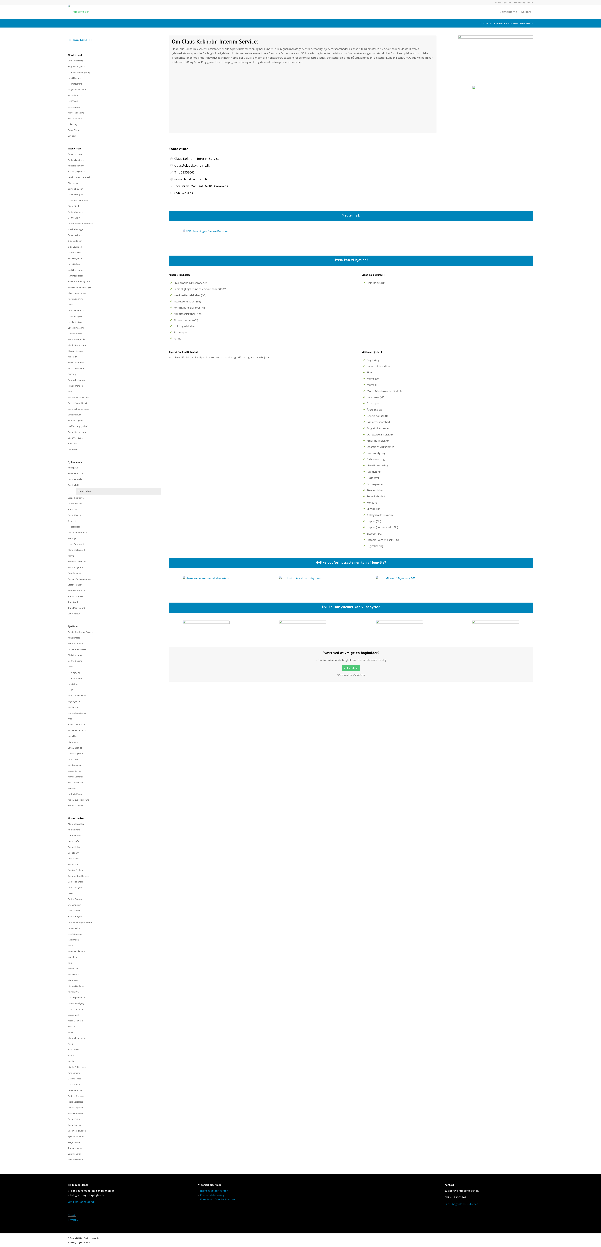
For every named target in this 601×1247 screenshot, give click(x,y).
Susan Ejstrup (74, 1119)
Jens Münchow (75, 934)
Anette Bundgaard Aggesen (81, 632)
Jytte (70, 718)
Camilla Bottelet (75, 479)
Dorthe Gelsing (75, 660)
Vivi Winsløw (74, 613)
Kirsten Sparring (75, 298)
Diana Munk (73, 206)
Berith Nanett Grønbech (79, 177)
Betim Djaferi (74, 841)
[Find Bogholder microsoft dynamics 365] (399, 585)
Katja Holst (73, 736)
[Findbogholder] (78, 12)
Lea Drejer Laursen (77, 997)
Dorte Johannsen (76, 212)
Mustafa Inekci (75, 118)
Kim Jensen (73, 742)
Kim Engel (72, 538)
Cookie (72, 1215)
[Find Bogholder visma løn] (302, 630)
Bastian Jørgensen (76, 171)
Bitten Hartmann (75, 643)
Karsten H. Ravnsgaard (79, 281)
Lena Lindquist (75, 747)
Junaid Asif (73, 968)
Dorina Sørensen (76, 899)
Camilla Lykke (74, 485)
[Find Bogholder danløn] (206, 630)
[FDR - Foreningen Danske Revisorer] (206, 238)
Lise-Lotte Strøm (75, 322)
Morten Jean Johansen (78, 1038)
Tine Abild (72, 443)
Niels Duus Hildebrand (78, 799)
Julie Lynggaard (75, 765)
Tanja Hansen (74, 1142)
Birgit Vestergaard (76, 66)
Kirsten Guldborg (76, 986)
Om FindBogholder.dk (523, 2)
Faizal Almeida (75, 515)
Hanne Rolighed (75, 916)
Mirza (70, 1032)
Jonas (70, 945)
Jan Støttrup (73, 707)
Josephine (72, 957)
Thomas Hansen (76, 596)
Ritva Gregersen (75, 1107)
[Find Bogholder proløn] (495, 630)
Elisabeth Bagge (75, 229)
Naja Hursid (73, 1049)
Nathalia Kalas (75, 794)
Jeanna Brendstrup (77, 712)
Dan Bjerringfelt (75, 194)
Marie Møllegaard (76, 549)
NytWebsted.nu (84, 1242)
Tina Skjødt (73, 602)
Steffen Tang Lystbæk (78, 426)
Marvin (71, 555)
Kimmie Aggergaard (77, 293)
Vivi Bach (72, 135)
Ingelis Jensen (74, 701)
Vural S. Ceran (74, 1153)
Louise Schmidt (75, 770)
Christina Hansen (76, 655)
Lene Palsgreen (75, 753)
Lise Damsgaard (75, 316)
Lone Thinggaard (76, 327)
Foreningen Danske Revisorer (218, 1199)
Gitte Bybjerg (74, 672)
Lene (70, 304)
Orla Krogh (73, 124)
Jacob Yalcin (73, 759)
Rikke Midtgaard (75, 1101)
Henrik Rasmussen (77, 695)
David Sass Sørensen (78, 200)
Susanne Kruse (75, 437)
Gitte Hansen (74, 910)
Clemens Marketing (212, 1195)
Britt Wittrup (73, 864)
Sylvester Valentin (76, 1136)
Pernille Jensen (75, 573)
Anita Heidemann (76, 165)
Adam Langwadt (75, 154)
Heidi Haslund (74, 78)
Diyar (70, 893)
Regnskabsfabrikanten (214, 1190)
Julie (70, 962)
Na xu (70, 1043)
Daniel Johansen (76, 881)
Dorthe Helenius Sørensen (80, 223)
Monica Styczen (75, 567)
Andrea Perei (74, 829)
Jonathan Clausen (76, 951)
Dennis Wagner (75, 887)
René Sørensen (75, 385)
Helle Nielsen (74, 264)
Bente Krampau (75, 473)
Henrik (71, 689)
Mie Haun (72, 356)
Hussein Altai (74, 928)
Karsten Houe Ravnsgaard (80, 287)
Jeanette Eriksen (75, 275)
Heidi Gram (73, 684)
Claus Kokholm (85, 491)
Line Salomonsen (76, 310)
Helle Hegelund (75, 258)
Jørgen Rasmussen (77, 89)
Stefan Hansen (75, 584)
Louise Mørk (74, 1014)
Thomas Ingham (75, 1148)
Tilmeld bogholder (503, 2)
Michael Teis (74, 1026)
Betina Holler (74, 847)
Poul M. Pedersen (76, 380)
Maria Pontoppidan (77, 339)
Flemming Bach (75, 235)
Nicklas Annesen (76, 368)
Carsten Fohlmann (76, 870)
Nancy (71, 1055)
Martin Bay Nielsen (77, 345)
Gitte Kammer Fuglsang (79, 72)
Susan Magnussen (77, 1130)
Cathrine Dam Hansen (78, 876)
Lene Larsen (74, 107)
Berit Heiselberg (75, 60)
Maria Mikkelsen (76, 782)
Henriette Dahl (75, 83)
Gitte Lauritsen (75, 246)
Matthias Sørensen (77, 561)
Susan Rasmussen (77, 432)
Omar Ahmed (74, 1084)
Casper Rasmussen (77, 649)
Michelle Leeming (76, 112)
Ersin (70, 666)
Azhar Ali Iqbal (74, 835)
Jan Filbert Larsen (76, 270)
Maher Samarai (75, 776)
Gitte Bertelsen (75, 240)
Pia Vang (72, 374)
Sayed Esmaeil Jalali (77, 403)
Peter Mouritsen (75, 1090)
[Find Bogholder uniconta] (302, 585)
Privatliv (73, 1220)
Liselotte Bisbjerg (76, 1003)
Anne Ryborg (74, 637)
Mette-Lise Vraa (75, 1020)
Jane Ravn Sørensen (77, 532)
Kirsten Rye (73, 991)
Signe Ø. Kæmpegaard (78, 408)
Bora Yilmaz (73, 858)
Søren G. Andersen (77, 590)
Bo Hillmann (73, 852)
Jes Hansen (73, 939)
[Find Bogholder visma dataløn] (399, 630)
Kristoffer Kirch (75, 95)
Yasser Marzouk (75, 1159)
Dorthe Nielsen (75, 503)
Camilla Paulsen (75, 188)
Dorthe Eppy (74, 217)
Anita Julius (73, 467)
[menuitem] (503, 2)
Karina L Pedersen (76, 724)
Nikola (71, 1061)
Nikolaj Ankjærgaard (77, 1067)
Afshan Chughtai (76, 823)
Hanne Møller (74, 252)
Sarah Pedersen (76, 1113)
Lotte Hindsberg (75, 1009)
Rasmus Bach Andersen (79, 579)
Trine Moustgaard (76, 607)
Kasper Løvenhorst (77, 730)
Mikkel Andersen (76, 362)
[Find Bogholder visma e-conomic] (206, 585)
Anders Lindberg (76, 159)
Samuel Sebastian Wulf (79, 397)
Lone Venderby (75, 333)
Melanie (72, 788)
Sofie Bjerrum (74, 414)
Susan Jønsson (75, 1125)
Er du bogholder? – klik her (461, 1204)
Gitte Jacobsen (75, 678)
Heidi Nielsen (74, 526)
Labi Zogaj (73, 101)
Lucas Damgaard (76, 544)
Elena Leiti (72, 509)
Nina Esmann (74, 1072)
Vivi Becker (73, 449)
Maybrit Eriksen (75, 350)
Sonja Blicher (74, 130)
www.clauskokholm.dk (191, 179)
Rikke (70, 391)
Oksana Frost (74, 1078)
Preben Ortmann (76, 1096)
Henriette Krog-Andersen (80, 922)
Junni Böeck (73, 974)
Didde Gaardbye (76, 497)
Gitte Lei (72, 521)
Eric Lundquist (74, 904)
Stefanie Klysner (76, 420)
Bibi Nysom (73, 183)
